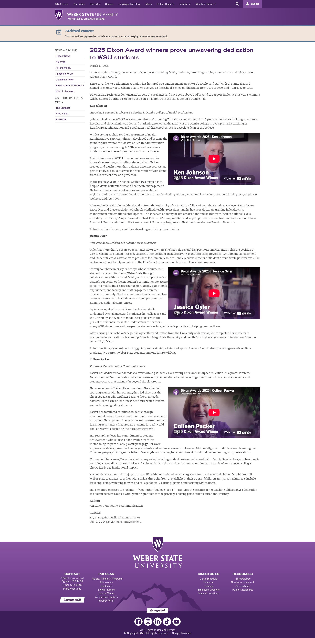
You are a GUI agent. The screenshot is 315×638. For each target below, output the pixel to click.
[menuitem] (61, 4)
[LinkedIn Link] (157, 621)
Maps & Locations (208, 593)
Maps (149, 4)
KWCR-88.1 (62, 113)
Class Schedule (208, 578)
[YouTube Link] (176, 621)
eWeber (255, 3)
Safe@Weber (243, 578)
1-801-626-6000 (72, 584)
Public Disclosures (242, 589)
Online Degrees (165, 4)
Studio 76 (61, 119)
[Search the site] (237, 4)
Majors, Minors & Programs (107, 578)
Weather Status (205, 4)
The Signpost (63, 107)
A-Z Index (79, 4)
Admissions (106, 582)
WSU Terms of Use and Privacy (157, 629)
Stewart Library (106, 589)
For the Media (63, 67)
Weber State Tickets (106, 597)
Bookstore (106, 586)
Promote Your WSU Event (70, 85)
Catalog (208, 586)
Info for (183, 4)
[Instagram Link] (148, 621)
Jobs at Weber (106, 593)
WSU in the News (65, 91)
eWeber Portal (106, 600)
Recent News (63, 55)
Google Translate (181, 633)
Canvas (109, 4)
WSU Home (61, 4)
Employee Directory (129, 4)
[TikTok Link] (167, 621)
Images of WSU (64, 73)
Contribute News (65, 79)
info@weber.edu (72, 588)
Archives (60, 61)
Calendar (95, 4)
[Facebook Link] (138, 621)
